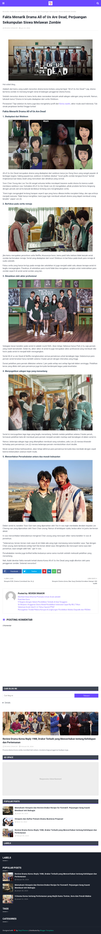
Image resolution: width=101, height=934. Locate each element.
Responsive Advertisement (51, 779)
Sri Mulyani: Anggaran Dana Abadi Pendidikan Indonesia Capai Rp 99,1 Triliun (49, 604)
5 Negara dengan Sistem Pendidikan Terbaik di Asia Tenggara (42, 602)
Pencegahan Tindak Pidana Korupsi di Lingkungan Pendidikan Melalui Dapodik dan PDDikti (54, 610)
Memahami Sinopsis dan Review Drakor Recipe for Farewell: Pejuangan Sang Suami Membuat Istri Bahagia (52, 809)
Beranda (6, 11)
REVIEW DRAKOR (11, 28)
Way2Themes (23, 930)
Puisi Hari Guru (24, 599)
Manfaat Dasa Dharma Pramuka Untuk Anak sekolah (39, 597)
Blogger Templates (47, 930)
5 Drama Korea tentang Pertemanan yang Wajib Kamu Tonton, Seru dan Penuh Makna (53, 896)
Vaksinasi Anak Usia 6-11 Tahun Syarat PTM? (36, 607)
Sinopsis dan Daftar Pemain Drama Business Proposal (39, 819)
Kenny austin (64, 104)
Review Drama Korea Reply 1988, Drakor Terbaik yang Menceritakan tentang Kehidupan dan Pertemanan (49, 740)
